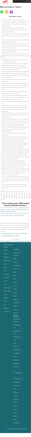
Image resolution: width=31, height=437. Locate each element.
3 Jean (15, 416)
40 (9, 197)
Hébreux (15, 395)
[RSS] (7, 11)
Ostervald (17, 209)
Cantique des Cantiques (16, 254)
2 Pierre (15, 406)
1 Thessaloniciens (17, 371)
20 (19, 193)
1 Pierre (15, 402)
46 (24, 197)
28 (9, 195)
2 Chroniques (7, 291)
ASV (2, 215)
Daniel (15, 272)
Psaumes (6, 308)
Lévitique (6, 254)
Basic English (8, 215)
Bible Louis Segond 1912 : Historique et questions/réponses (15, 241)
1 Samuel (6, 274)
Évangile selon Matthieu (17, 320)
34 (24, 195)
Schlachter (25, 213)
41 (11, 197)
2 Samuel (6, 277)
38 (4, 197)
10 (23, 191)
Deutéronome (7, 260)
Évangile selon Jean (17, 338)
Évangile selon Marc (17, 326)
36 (29, 195)
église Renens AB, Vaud (14, 429)
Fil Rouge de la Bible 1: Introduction (10, 235)
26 (4, 195)
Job (5, 304)
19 (16, 193)
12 (28, 191)
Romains (15, 346)
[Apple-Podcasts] (12, 11)
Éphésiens (16, 360)
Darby (13, 209)
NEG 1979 (22, 207)
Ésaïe (14, 258)
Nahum (15, 296)
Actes (14, 343)
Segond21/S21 (25, 209)
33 (22, 195)
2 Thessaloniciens (17, 377)
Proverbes (6, 311)
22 (24, 193)
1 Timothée (16, 382)
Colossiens (16, 367)
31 (16, 195)
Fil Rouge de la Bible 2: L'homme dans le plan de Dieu (14, 233)
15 (6, 193)
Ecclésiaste (16, 249)
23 (27, 193)
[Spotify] (2, 11)
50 (4, 199)
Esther (5, 301)
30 (14, 195)
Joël (14, 279)
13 (1, 193)
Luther (21, 213)
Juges (5, 267)
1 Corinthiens (16, 350)
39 (6, 197)
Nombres (6, 257)
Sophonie (15, 303)
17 (11, 193)
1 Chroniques (7, 287)
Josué (5, 264)
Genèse (6, 247)
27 (6, 195)
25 (1, 195)
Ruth (5, 270)
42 (14, 197)
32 (19, 195)
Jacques (15, 399)
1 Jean (15, 409)
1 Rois (5, 281)
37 (1, 197)
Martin (9, 209)
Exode (5, 250)
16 (9, 193)
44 (19, 197)
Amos (14, 282)
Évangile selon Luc (17, 332)
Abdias (15, 286)
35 (27, 195)
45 (22, 197)
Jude (14, 419)
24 (29, 193)
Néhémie (6, 298)
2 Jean (15, 412)
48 (29, 197)
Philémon (15, 392)
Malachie (15, 313)
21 (22, 193)
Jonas (15, 289)
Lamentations (17, 265)
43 (16, 197)
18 (14, 193)
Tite (14, 389)
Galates (15, 356)
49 (1, 199)
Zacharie (15, 309)
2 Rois (5, 284)
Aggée (15, 306)
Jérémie (15, 262)
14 (4, 193)
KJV (4, 215)
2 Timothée (16, 385)
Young (14, 215)
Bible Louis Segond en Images (8, 211)
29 (11, 195)
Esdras (5, 294)
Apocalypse (16, 423)
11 (25, 191)
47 (27, 197)
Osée (14, 275)
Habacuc (15, 299)
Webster (18, 215)
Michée (15, 292)
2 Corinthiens (16, 353)
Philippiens (16, 363)
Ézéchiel (15, 269)
